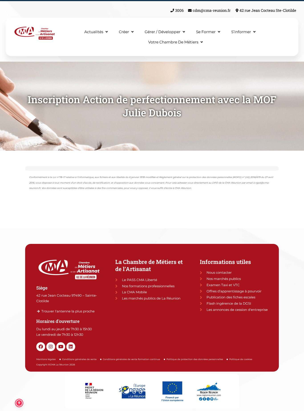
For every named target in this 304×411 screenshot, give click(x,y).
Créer (124, 32)
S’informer (241, 32)
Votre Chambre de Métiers (173, 42)
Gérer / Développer (162, 32)
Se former (206, 32)
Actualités (93, 32)
